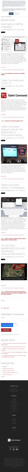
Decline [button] (16, 13)
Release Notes (4, 240)
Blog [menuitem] (14, 398)
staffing (3, 74)
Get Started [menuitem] (14, 406)
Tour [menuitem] (14, 418)
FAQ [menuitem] (14, 409)
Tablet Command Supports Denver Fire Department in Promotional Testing (12, 131)
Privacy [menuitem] (14, 430)
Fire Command (7, 374)
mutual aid (7, 121)
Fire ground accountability (18, 73)
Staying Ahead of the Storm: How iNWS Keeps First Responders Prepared (13, 356)
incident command (8, 370)
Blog (5, 366)
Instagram (14, 447)
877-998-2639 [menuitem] (14, 388)
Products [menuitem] (14, 420)
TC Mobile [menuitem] (14, 400)
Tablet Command (7, 294)
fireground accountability (17, 293)
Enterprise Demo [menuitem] (14, 391)
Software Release (12, 240)
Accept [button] (11, 13)
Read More (3, 67)
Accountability (8, 73)
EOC (22, 121)
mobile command (9, 238)
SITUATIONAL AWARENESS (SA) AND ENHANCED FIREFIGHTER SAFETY (13, 249)
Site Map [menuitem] (14, 423)
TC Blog (5, 308)
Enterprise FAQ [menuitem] (14, 411)
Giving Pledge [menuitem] (14, 408)
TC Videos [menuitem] (14, 404)
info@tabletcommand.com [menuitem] (14, 390)
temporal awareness (6, 293)
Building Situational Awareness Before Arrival (14, 346)
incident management (15, 121)
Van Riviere (8, 29)
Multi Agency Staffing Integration (12, 25)
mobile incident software (20, 238)
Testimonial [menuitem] (14, 419)
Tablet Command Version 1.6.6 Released (12, 186)
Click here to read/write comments (16, 69)
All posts (3, 300)
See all (2, 376)
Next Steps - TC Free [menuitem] (14, 405)
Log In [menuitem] (14, 422)
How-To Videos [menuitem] (14, 402)
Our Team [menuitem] (14, 401)
